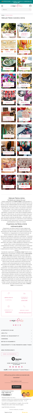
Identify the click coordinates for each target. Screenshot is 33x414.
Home (3, 15)
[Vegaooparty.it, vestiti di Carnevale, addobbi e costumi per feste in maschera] (16, 5)
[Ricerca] (29, 10)
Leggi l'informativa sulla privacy (8, 407)
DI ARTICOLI (9, 300)
